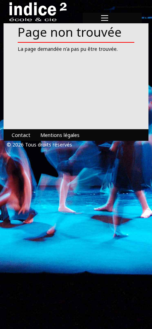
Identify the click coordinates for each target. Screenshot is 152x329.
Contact (21, 135)
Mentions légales (60, 135)
